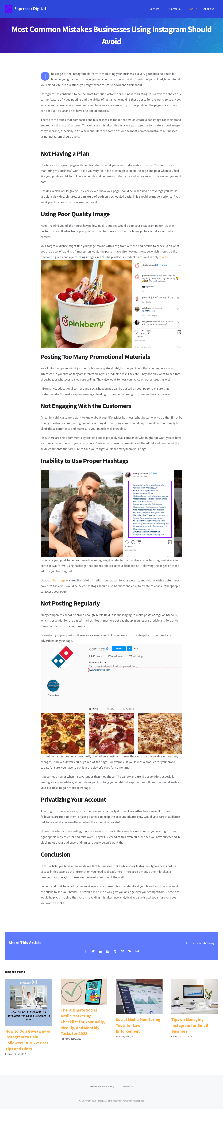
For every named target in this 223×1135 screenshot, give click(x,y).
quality (163, 257)
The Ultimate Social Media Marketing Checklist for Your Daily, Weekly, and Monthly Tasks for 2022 (84, 992)
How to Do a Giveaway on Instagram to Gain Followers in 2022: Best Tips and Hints (28, 1002)
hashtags (59, 580)
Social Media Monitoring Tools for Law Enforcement (139, 996)
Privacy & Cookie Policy (102, 1086)
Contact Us (127, 1086)
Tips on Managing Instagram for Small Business (194, 996)
